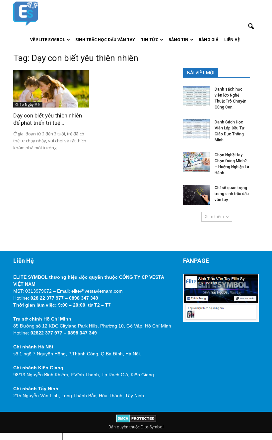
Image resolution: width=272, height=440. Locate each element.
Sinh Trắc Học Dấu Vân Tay (105, 39)
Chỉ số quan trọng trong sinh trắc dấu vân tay (232, 193)
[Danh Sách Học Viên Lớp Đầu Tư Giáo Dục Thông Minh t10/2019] (196, 129)
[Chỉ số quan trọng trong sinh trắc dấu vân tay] (196, 195)
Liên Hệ (232, 39)
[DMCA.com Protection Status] (136, 421)
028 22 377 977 (47, 298)
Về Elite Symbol (47, 39)
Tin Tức (149, 39)
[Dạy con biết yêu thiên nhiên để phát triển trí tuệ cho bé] (51, 89)
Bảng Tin (178, 39)
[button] (251, 27)
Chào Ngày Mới (27, 104)
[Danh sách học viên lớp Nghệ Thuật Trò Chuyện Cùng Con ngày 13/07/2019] (196, 96)
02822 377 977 (46, 332)
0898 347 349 (83, 298)
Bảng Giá (208, 39)
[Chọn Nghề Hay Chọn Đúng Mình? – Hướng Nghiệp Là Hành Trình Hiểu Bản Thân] (196, 162)
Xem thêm (214, 216)
